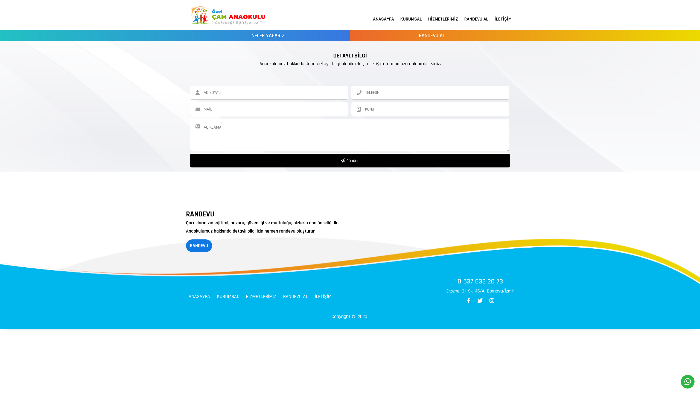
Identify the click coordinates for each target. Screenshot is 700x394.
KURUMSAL (411, 19)
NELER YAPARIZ (268, 35)
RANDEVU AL (476, 19)
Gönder (352, 160)
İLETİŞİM (503, 19)
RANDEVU (199, 245)
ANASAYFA (383, 19)
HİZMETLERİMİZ (443, 19)
